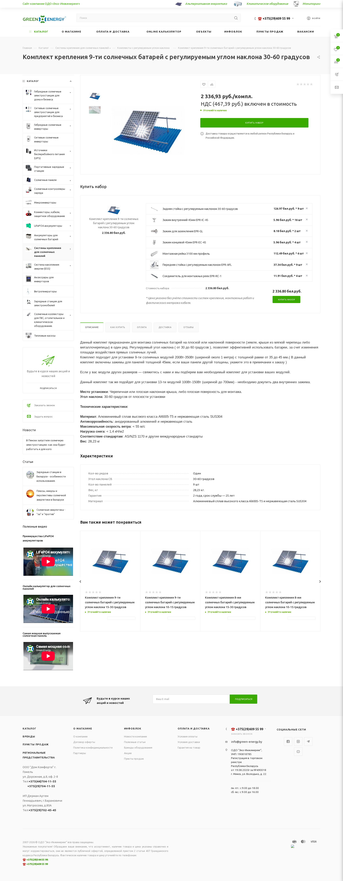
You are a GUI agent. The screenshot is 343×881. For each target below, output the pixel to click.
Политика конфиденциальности (93, 747)
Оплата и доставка (194, 728)
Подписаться (243, 699)
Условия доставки (189, 742)
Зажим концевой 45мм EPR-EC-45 (184, 242)
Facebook (288, 741)
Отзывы (188, 327)
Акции (128, 753)
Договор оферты (84, 742)
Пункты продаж (35, 744)
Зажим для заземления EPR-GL (183, 231)
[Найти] (236, 18)
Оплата (142, 327)
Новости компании (135, 736)
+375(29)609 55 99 (37, 864)
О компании (80, 736)
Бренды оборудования (138, 747)
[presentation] (80, 581)
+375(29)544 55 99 (37, 859)
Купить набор (286, 299)
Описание (91, 327)
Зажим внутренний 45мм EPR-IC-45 (185, 220)
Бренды (29, 736)
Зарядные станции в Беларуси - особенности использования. (51, 476)
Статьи (28, 462)
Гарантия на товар (189, 747)
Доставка (165, 327)
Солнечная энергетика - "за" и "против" (51, 511)
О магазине (82, 728)
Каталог (29, 728)
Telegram (308, 741)
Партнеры (79, 753)
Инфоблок (132, 728)
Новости (29, 430)
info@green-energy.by (246, 741)
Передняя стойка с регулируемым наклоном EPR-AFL (197, 264)
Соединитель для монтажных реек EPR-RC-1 (192, 276)
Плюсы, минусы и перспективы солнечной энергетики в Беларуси (51, 495)
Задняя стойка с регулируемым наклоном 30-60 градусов (200, 208)
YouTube (298, 751)
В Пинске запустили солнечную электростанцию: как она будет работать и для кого (46, 444)
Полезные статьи (134, 742)
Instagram (298, 741)
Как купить (117, 327)
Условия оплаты (188, 736)
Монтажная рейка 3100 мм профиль (186, 253)
